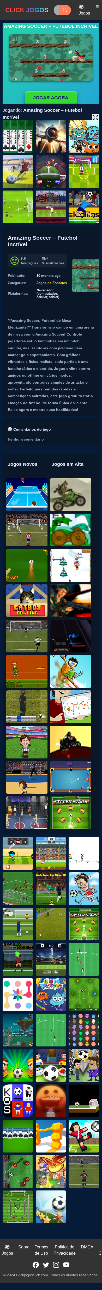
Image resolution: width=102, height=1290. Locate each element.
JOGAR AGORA (50, 97)
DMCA (87, 1247)
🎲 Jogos (84, 10)
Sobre (23, 1247)
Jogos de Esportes (52, 283)
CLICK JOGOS (27, 10)
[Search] (65, 10)
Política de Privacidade (64, 1250)
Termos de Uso (41, 1250)
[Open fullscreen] (95, 117)
